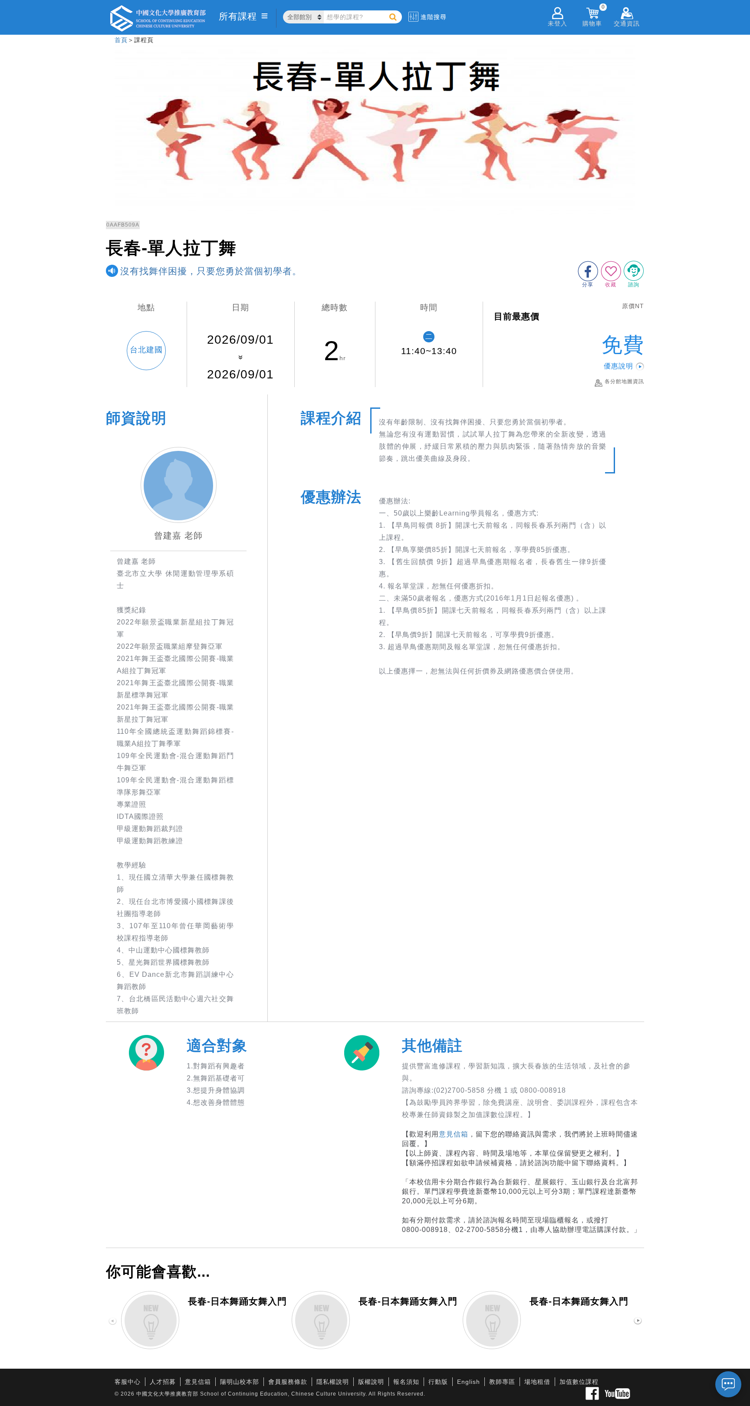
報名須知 (406, 1381)
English (468, 1381)
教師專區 (502, 1381)
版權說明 (371, 1381)
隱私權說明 (332, 1381)
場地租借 (537, 1381)
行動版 (438, 1381)
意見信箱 (453, 1134)
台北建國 (146, 349)
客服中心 (128, 1381)
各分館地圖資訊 (624, 381)
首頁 (121, 39)
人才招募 (163, 1381)
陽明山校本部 (239, 1381)
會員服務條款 (287, 1381)
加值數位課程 (579, 1381)
